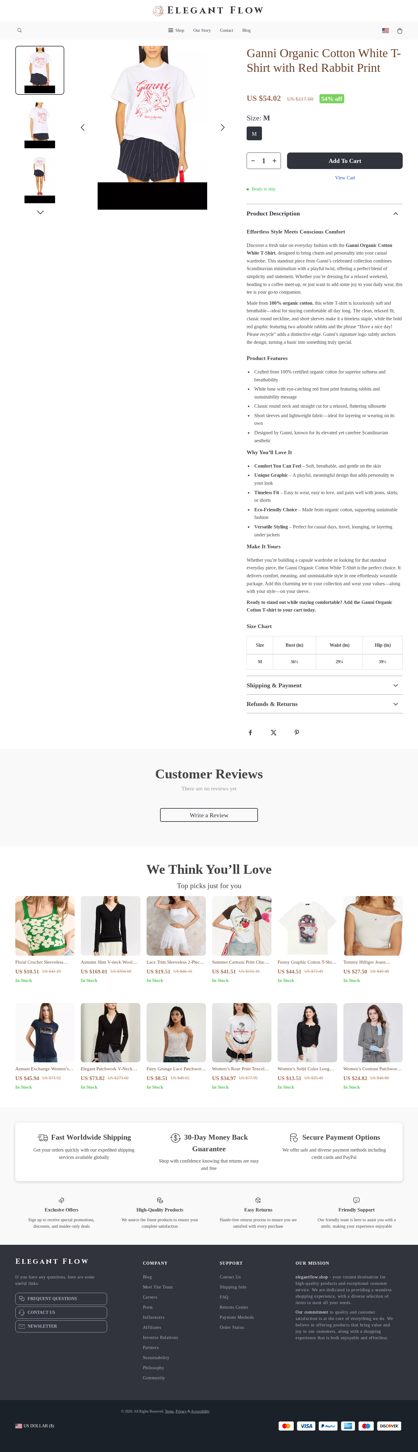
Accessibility (200, 1411)
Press (148, 1307)
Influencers (154, 1317)
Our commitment (312, 1312)
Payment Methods (237, 1317)
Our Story (202, 30)
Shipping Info (233, 1287)
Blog (246, 30)
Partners (151, 1347)
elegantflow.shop (312, 1277)
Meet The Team (158, 1287)
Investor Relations (160, 1337)
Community (154, 1378)
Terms (169, 1411)
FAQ (224, 1297)
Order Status (232, 1327)
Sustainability (156, 1357)
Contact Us (230, 1277)
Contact (226, 30)
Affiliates (152, 1327)
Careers (150, 1297)
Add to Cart (345, 160)
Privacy (181, 1411)
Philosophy (153, 1368)
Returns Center (234, 1307)
